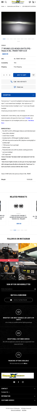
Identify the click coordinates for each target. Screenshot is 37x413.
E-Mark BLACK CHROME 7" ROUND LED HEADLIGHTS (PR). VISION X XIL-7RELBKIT (18, 217)
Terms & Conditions (16, 410)
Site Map (24, 410)
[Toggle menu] (2, 2)
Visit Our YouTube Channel (20, 300)
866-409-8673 (21, 82)
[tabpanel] (18, 23)
